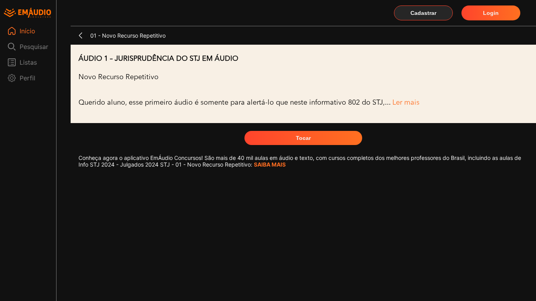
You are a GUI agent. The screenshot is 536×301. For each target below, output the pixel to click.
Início (27, 31)
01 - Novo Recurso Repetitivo (128, 35)
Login (491, 13)
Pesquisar (34, 47)
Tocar (303, 138)
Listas (28, 62)
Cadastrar (423, 13)
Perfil (27, 78)
